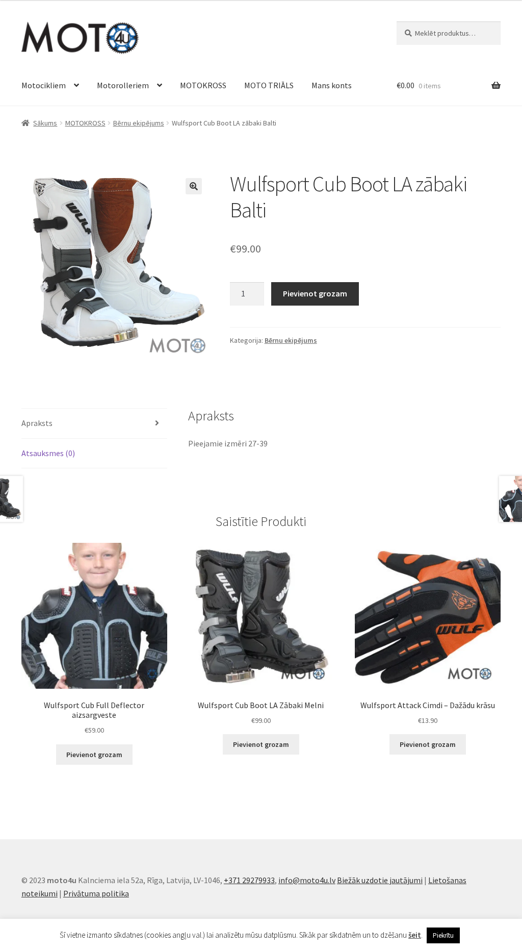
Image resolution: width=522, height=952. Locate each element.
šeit (414, 935)
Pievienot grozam (315, 293)
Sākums (45, 123)
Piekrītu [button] (443, 935)
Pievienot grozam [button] (94, 754)
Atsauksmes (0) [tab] (48, 453)
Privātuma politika (96, 893)
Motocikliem (43, 85)
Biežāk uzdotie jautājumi (380, 880)
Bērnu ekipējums (138, 123)
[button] (194, 186)
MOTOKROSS (203, 85)
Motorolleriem (123, 85)
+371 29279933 (249, 880)
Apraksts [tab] (37, 423)
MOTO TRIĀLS (269, 85)
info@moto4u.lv (306, 880)
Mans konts (331, 85)
